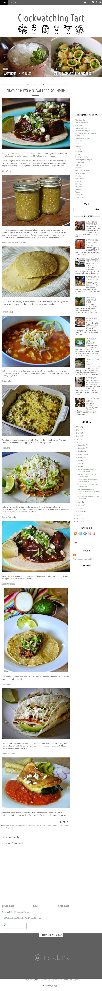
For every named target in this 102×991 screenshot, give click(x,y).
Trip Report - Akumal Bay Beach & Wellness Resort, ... (88, 491)
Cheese (78, 181)
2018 (78, 433)
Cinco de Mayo (50, 166)
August (81, 457)
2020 (78, 427)
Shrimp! (78, 149)
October (81, 451)
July (79, 460)
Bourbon (78, 176)
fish (27, 825)
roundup (56, 825)
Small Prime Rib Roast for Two (91, 223)
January (81, 511)
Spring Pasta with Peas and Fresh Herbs (87, 480)
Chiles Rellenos (9, 753)
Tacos (77, 192)
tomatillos (4, 828)
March (80, 505)
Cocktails (79, 125)
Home (4, 2)
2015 (78, 442)
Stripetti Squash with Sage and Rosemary (92, 361)
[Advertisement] (86, 97)
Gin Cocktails (80, 173)
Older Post (63, 906)
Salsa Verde (7, 171)
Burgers (78, 168)
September (82, 454)
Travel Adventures (82, 128)
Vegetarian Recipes (82, 138)
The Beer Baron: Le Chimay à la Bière (92, 278)
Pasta (77, 154)
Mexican (32, 825)
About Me (13, 2)
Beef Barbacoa (8, 584)
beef (7, 825)
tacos (66, 825)
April (80, 502)
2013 (78, 518)
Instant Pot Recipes (82, 131)
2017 (78, 436)
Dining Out (79, 195)
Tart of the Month (81, 123)
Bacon (77, 143)
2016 (78, 439)
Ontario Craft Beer (82, 170)
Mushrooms (79, 146)
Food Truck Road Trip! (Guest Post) (93, 260)
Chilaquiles (7, 381)
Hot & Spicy (79, 179)
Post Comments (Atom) (20, 912)
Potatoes (78, 152)
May (79, 467)
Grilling (78, 165)
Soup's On (79, 197)
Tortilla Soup (7, 312)
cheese (56, 69)
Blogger (55, 986)
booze (5, 69)
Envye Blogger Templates (52, 980)
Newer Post (8, 906)
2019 (78, 430)
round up (49, 825)
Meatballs (79, 187)
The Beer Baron (81, 120)
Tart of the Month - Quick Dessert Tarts (86, 470)
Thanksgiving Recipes (83, 160)
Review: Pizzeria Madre (91, 319)
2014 (78, 515)
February (81, 508)
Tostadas (6, 448)
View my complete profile (82, 559)
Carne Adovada (9, 517)
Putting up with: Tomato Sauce (92, 241)
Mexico (38, 825)
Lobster (78, 189)
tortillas (11, 828)
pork (43, 825)
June (80, 464)
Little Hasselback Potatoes (92, 399)
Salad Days (79, 162)
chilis (12, 825)
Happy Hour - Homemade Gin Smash (91, 300)
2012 (78, 521)
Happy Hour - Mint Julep (17, 74)
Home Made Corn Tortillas (14, 242)
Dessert (78, 141)
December (82, 445)
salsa (61, 825)
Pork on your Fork (82, 157)
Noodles (78, 184)
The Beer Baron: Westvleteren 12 (92, 379)
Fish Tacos (7, 684)
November (82, 448)
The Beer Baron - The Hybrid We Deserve (88, 475)
